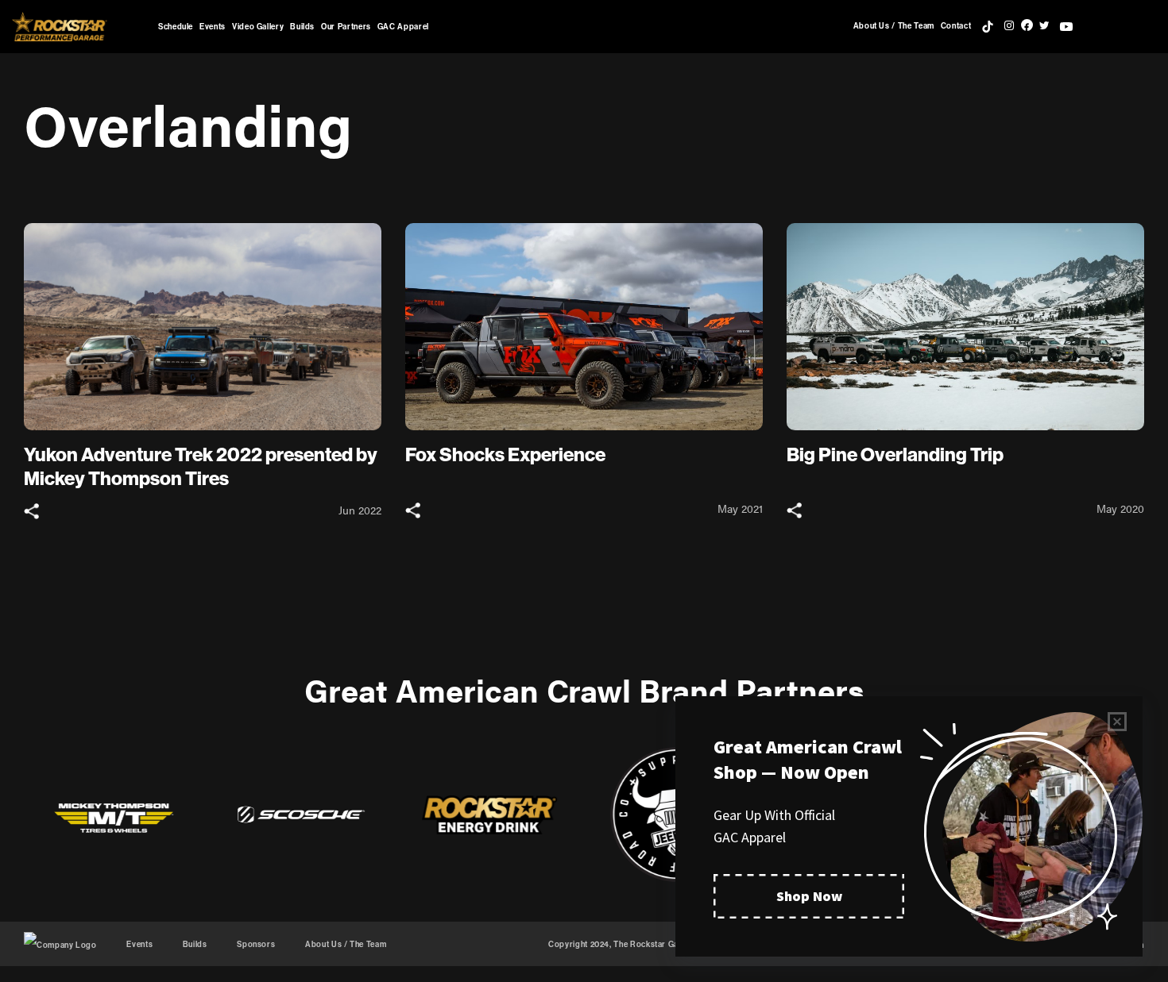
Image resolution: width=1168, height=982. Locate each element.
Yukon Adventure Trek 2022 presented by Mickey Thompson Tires (200, 466)
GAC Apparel (403, 26)
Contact (956, 26)
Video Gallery (258, 26)
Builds (302, 26)
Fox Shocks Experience (505, 454)
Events (212, 26)
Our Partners (346, 26)
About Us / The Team (893, 26)
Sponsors (256, 944)
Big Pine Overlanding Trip (895, 454)
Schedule (175, 26)
